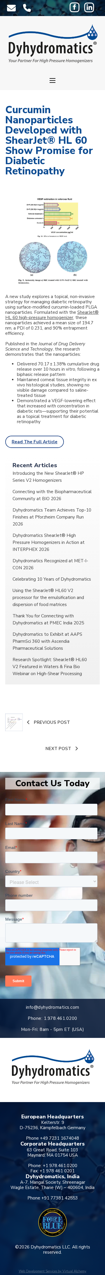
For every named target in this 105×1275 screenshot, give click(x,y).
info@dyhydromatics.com (52, 1007)
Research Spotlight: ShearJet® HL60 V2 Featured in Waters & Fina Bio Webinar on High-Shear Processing (50, 667)
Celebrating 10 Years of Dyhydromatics (52, 579)
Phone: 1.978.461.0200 (52, 1018)
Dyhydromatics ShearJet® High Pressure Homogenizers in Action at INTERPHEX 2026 (49, 542)
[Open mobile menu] (52, 80)
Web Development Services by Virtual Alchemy (52, 1271)
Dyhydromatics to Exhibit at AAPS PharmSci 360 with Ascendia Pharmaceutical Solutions (47, 641)
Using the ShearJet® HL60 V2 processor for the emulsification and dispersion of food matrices (48, 597)
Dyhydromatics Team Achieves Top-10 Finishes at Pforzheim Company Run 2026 (52, 517)
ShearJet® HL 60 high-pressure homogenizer (52, 314)
